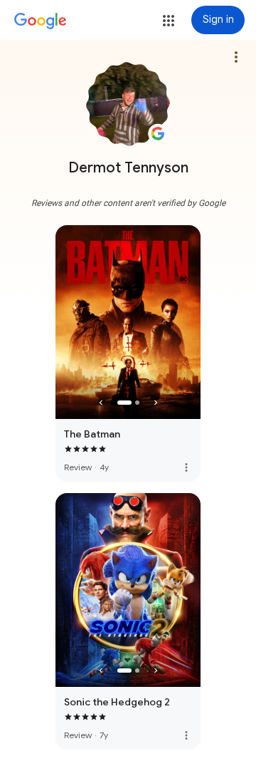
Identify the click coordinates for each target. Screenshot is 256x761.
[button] (168, 20)
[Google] (40, 21)
